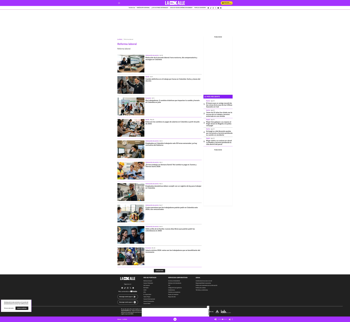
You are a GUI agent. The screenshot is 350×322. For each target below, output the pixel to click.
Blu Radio (145, 287)
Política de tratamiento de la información (206, 285)
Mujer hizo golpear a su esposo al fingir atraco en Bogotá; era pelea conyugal (218, 124)
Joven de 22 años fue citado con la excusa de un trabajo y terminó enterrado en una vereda (219, 114)
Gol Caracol (146, 285)
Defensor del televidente (174, 283)
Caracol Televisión (148, 283)
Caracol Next (146, 303)
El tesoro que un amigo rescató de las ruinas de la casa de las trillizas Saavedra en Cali (219, 105)
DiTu (144, 292)
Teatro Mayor (146, 296)
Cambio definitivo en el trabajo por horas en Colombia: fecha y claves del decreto (172, 80)
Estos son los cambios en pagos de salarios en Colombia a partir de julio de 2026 (172, 123)
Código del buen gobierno (175, 287)
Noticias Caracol (147, 281)
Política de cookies (201, 287)
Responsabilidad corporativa (203, 283)
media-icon (175, 319)
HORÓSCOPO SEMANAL (143, 7)
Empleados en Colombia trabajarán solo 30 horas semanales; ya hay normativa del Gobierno (171, 144)
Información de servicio (152, 55)
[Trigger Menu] (119, 3)
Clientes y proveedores (174, 292)
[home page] (175, 3)
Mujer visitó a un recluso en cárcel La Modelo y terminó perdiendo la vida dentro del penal (219, 142)
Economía (148, 98)
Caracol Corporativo (148, 301)
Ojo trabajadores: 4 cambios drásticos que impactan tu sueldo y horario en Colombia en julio (172, 101)
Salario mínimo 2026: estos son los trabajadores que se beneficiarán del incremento (172, 251)
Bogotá (208, 119)
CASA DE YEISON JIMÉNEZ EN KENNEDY (181, 7)
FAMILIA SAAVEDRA (200, 7)
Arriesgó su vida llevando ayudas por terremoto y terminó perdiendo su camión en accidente (219, 133)
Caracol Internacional (149, 299)
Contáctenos (171, 290)
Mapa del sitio (172, 296)
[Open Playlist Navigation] (232, 319)
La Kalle (119, 39)
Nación (147, 76)
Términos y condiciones (202, 290)
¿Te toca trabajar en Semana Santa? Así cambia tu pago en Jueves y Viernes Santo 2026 (170, 165)
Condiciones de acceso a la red (204, 281)
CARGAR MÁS (159, 270)
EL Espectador (147, 294)
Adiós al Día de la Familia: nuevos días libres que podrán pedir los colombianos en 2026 (170, 230)
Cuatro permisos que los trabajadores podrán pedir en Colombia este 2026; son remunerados (171, 208)
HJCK (144, 290)
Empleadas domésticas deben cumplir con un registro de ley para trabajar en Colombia (173, 187)
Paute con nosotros (173, 294)
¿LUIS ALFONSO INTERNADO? (159, 7)
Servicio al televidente (174, 281)
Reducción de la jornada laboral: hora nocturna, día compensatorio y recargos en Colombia (171, 58)
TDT (169, 285)
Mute (215, 319)
